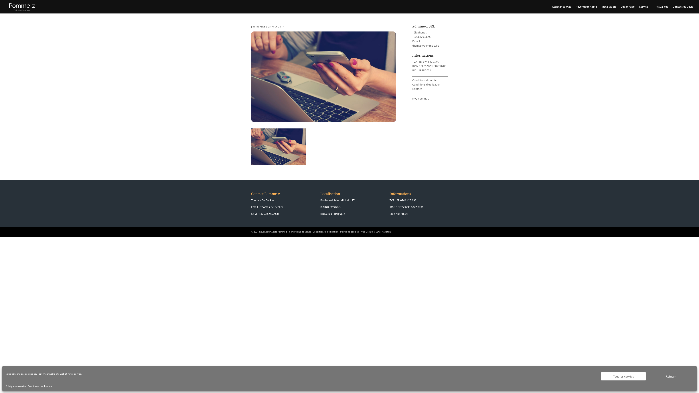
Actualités (662, 6)
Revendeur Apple (586, 6)
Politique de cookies (15, 386)
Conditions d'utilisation (325, 231)
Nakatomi (387, 231)
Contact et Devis (683, 6)
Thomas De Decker (271, 207)
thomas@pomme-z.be (425, 45)
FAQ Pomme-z (420, 98)
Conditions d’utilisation (40, 386)
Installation (609, 6)
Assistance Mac (561, 6)
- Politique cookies (349, 231)
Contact (417, 89)
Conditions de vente (424, 80)
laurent (260, 26)
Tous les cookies (623, 376)
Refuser (671, 376)
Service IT (645, 6)
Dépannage (628, 6)
